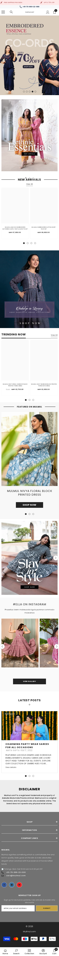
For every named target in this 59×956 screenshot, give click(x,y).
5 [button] (35, 90)
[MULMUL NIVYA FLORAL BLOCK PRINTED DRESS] (29, 447)
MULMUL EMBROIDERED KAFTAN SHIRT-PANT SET (44, 226)
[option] (29, 54)
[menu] (3, 12)
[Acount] (47, 12)
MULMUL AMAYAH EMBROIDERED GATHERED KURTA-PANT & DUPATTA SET (15, 226)
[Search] (11, 12)
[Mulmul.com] (29, 287)
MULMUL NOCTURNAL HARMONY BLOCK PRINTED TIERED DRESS (15, 383)
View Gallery (29, 680)
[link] (16, 951)
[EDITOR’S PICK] (29, 134)
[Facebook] (4, 883)
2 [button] (27, 90)
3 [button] (30, 90)
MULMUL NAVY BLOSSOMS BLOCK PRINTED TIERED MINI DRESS (44, 383)
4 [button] (32, 90)
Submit (46, 906)
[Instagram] (11, 883)
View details (10, 766)
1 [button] (24, 90)
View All (29, 182)
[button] (55, 556)
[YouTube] (19, 883)
